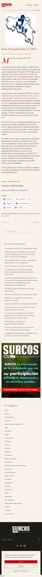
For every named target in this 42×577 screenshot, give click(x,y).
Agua (6, 410)
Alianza (7, 414)
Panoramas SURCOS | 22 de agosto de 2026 (21, 248)
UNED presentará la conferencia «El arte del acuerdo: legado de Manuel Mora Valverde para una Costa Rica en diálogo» (20, 254)
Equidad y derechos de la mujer (16, 465)
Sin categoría (9, 500)
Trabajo (7, 507)
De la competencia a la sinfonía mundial (19, 266)
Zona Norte (9, 514)
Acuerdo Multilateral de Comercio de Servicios (18, 213)
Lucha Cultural (10, 472)
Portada (29, 5)
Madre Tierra (9, 476)
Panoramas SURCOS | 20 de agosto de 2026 (21, 304)
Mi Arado (8, 479)
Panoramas (9, 483)
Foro (3, 216)
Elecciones (8, 462)
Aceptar (21, 562)
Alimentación (9, 417)
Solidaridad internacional (13, 503)
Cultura (7, 445)
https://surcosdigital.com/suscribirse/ (14, 190)
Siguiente (36, 222)
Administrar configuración (21, 571)
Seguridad (8, 496)
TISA (7, 216)
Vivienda (8, 510)
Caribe (7, 434)
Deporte (7, 448)
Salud (7, 493)
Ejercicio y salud (10, 459)
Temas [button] (36, 5)
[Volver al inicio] (7, 5)
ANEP (37, 213)
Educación (8, 455)
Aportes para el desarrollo (14, 424)
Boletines (8, 431)
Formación (8, 469)
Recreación (8, 490)
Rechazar (21, 566)
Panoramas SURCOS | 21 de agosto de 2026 (21, 294)
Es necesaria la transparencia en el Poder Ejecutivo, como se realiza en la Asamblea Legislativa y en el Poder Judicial (19, 315)
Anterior (6, 222)
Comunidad (9, 438)
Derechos (28, 54)
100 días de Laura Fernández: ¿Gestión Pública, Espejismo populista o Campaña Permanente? (19, 272)
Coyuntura (8, 441)
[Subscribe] (38, 539)
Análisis (7, 421)
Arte (6, 428)
